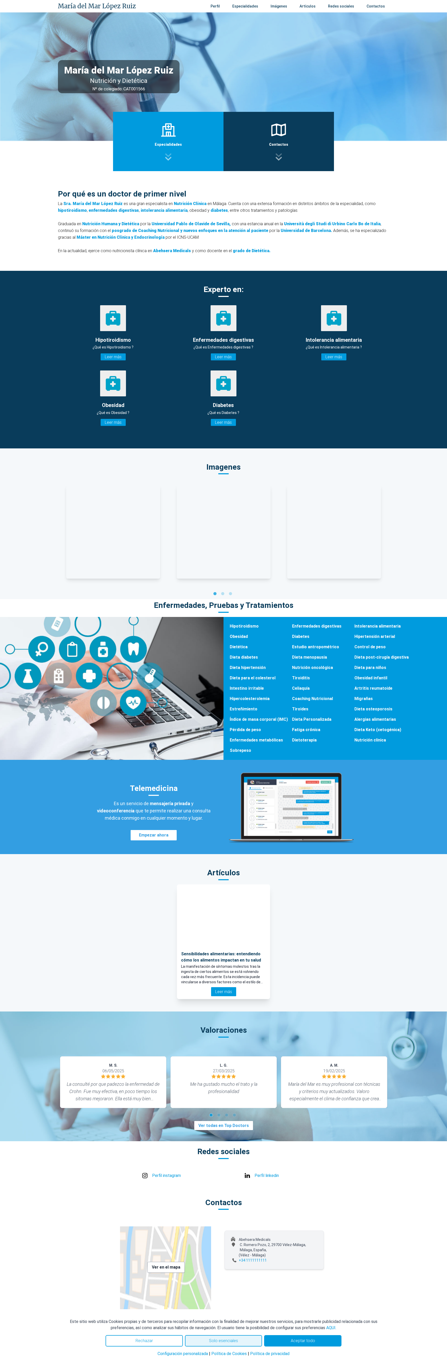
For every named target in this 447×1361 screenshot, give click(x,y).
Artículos (308, 6)
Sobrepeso (240, 750)
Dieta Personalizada (311, 719)
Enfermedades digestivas (316, 626)
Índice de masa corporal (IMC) (259, 719)
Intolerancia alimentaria (377, 626)
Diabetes (300, 636)
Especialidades (245, 6)
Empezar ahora (153, 835)
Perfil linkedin (267, 1175)
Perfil (215, 6)
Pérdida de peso (245, 729)
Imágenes (279, 6)
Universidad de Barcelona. (306, 230)
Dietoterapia (304, 740)
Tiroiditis (301, 677)
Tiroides (300, 709)
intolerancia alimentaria (164, 210)
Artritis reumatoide (373, 688)
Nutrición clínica (370, 740)
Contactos (376, 6)
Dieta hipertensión (248, 667)
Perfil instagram (166, 1175)
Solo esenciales (223, 1340)
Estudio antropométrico (315, 646)
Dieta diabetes (244, 657)
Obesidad (239, 636)
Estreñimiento (243, 709)
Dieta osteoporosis (373, 709)
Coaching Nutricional (312, 698)
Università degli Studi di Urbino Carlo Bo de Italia (332, 223)
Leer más (113, 356)
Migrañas (363, 698)
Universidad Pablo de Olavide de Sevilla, (191, 223)
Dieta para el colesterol (252, 677)
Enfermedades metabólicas (256, 740)
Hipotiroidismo (244, 626)
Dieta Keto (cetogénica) (377, 729)
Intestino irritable (247, 688)
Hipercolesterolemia (250, 698)
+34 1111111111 (253, 1260)
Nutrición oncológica (312, 667)
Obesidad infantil (370, 677)
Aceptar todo (303, 1340)
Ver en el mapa (166, 1267)
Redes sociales (341, 6)
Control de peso (370, 646)
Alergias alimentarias (375, 719)
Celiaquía (301, 688)
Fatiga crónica (306, 729)
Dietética (239, 646)
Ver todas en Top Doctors (223, 1125)
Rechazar (144, 1340)
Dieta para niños (370, 667)
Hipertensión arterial (374, 636)
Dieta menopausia (309, 657)
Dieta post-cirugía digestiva (381, 657)
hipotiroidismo (72, 210)
